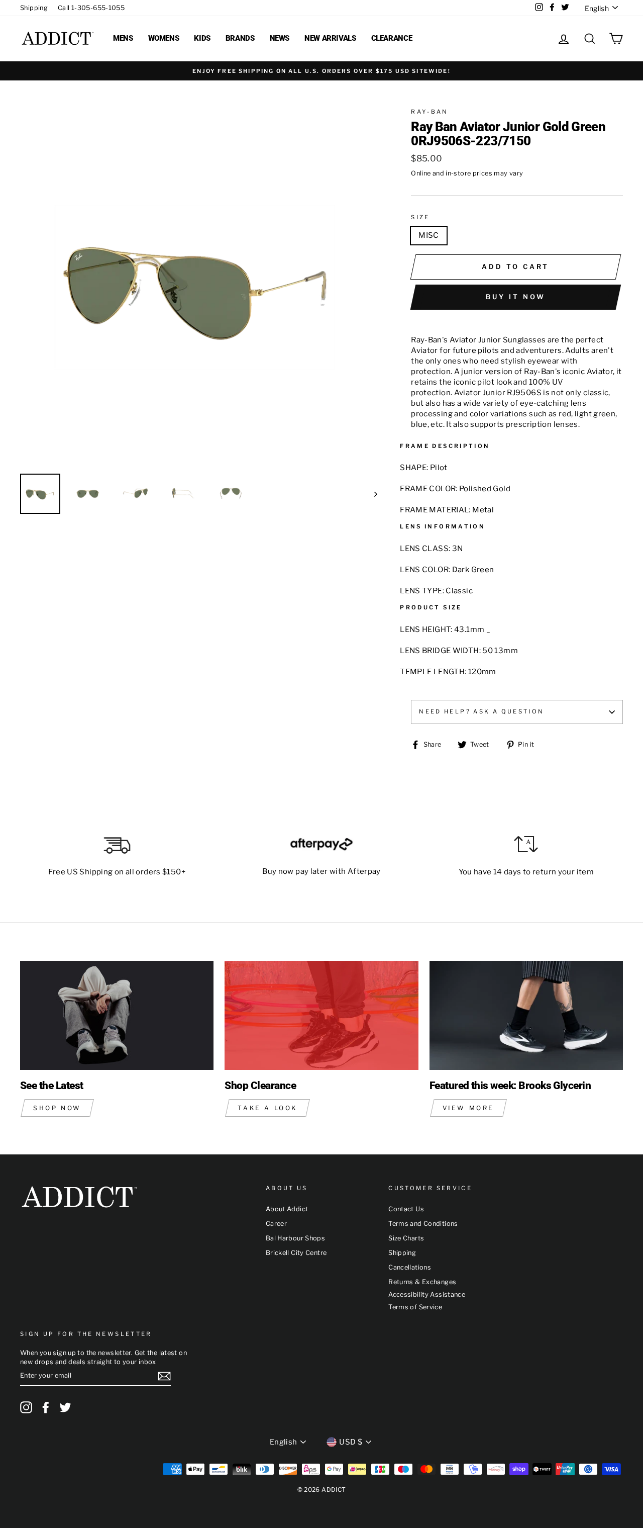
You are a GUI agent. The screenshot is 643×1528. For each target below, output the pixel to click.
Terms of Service (415, 1307)
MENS (123, 38)
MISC (428, 235)
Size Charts (406, 1238)
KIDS (202, 38)
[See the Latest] (116, 1015)
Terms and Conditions (423, 1223)
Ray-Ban (430, 111)
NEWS (280, 38)
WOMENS (163, 38)
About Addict (287, 1209)
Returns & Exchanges (422, 1282)
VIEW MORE (468, 1108)
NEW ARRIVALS (330, 38)
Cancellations (409, 1267)
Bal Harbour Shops (295, 1238)
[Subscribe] (164, 1376)
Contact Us (406, 1209)
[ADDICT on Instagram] (26, 1407)
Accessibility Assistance (426, 1294)
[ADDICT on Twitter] (65, 1407)
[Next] (371, 494)
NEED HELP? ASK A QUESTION (481, 711)
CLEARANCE (391, 38)
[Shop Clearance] (321, 1015)
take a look (267, 1108)
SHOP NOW (57, 1108)
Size (420, 217)
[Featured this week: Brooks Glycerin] (526, 1015)
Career (276, 1223)
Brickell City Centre (296, 1252)
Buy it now (515, 297)
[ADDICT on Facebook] (46, 1407)
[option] (321, 70)
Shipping (34, 8)
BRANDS (240, 38)
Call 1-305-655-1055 (91, 8)
